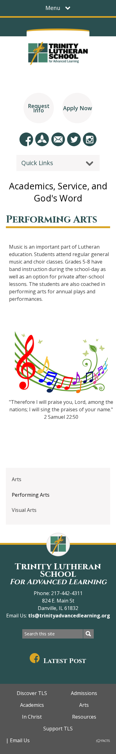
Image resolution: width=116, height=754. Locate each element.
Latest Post (64, 661)
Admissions (84, 693)
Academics (32, 705)
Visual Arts (24, 510)
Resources (84, 716)
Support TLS (58, 728)
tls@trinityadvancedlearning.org (68, 615)
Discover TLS (32, 693)
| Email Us (18, 740)
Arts (16, 479)
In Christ (32, 716)
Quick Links (37, 163)
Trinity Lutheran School (58, 574)
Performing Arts (30, 494)
